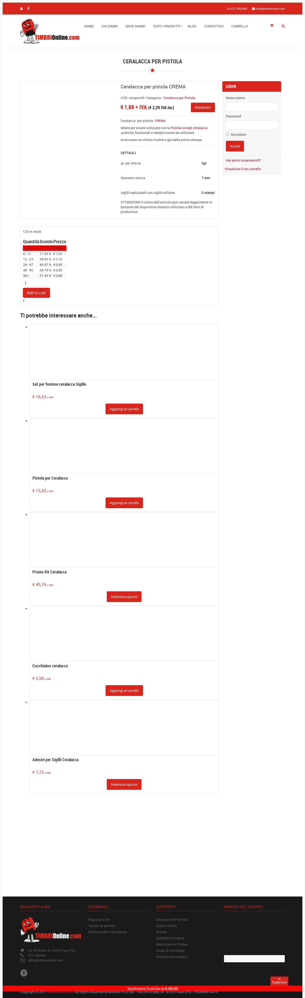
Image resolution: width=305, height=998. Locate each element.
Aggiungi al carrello (124, 409)
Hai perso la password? (243, 160)
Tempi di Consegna (170, 950)
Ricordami (238, 134)
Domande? (203, 107)
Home (89, 26)
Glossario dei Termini (172, 919)
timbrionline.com (60, 992)
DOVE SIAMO (135, 26)
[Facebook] (23, 973)
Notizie (161, 932)
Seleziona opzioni (124, 596)
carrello (239, 26)
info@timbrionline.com (45, 960)
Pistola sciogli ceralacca (189, 128)
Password (233, 116)
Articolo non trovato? (172, 956)
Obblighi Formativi (170, 938)
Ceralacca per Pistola (179, 98)
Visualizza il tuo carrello (243, 169)
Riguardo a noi (99, 919)
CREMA (160, 120)
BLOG (192, 26)
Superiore (279, 982)
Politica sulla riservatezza (107, 932)
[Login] (21, 8)
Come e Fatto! (166, 925)
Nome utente (235, 98)
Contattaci (214, 26)
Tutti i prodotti (166, 26)
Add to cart (36, 292)
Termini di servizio (101, 925)
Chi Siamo (109, 26)
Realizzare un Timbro (172, 944)
